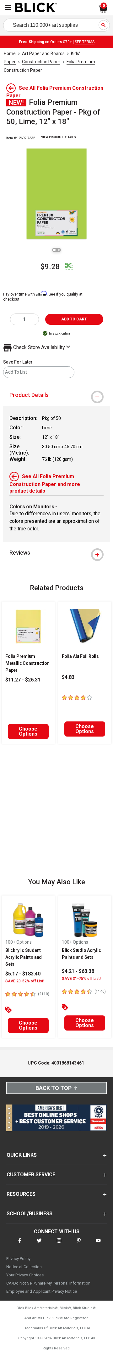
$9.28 (50, 266)
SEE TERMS (84, 42)
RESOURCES (21, 1194)
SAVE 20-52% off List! (24, 981)
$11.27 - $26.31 (22, 680)
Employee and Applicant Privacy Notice (41, 1291)
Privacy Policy (18, 1258)
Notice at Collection (24, 1266)
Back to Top (53, 1088)
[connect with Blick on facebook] (19, 1244)
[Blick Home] (36, 8)
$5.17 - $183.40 (22, 974)
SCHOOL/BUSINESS (29, 1214)
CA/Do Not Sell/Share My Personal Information (48, 1283)
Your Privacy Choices (25, 1275)
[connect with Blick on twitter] (39, 1244)
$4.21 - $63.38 (78, 971)
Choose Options (28, 731)
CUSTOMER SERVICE (31, 1175)
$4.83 (68, 677)
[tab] (56, 395)
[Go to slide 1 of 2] (54, 250)
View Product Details (58, 137)
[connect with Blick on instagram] (59, 1244)
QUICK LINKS (22, 1155)
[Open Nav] (8, 7)
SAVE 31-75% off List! (81, 978)
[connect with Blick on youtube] (98, 1244)
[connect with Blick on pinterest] (79, 1244)
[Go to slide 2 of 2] (58, 250)
